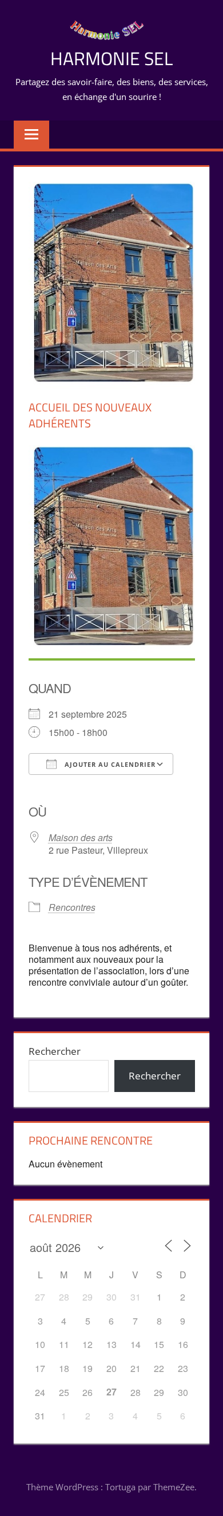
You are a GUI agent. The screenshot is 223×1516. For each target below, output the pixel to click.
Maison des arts (81, 837)
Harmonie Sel (111, 58)
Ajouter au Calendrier (109, 764)
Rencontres (72, 907)
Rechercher (55, 1051)
